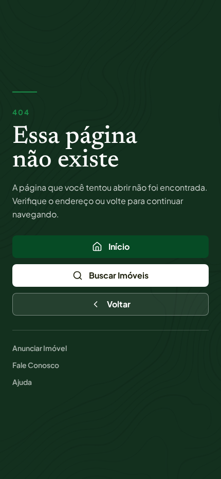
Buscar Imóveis (119, 275)
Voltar (119, 304)
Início (119, 246)
